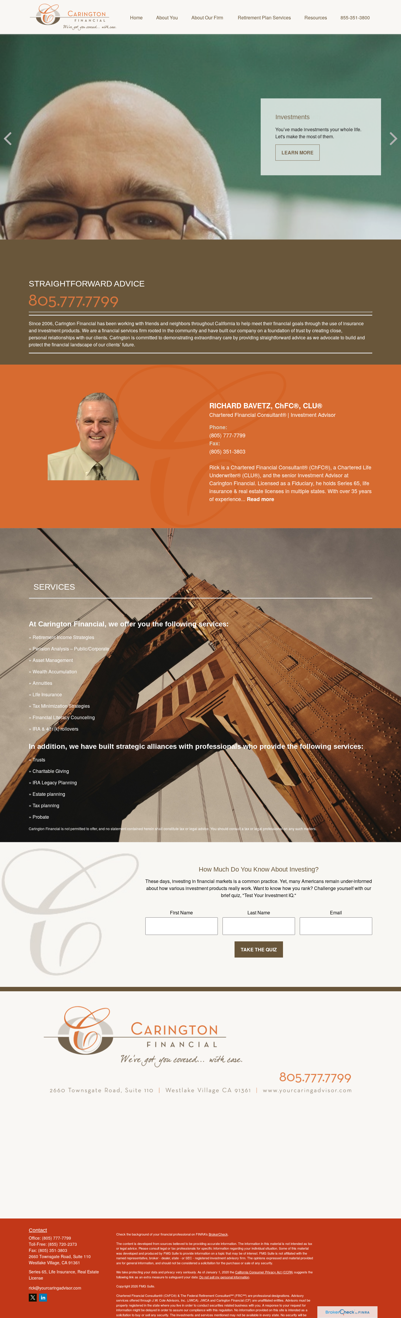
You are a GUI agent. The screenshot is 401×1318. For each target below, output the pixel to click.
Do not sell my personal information (224, 1277)
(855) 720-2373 (62, 1244)
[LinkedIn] (43, 1298)
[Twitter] (33, 1298)
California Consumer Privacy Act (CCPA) (264, 1272)
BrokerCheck (218, 1234)
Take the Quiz (259, 949)
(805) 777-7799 (56, 1238)
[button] (136, 17)
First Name (181, 912)
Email (336, 912)
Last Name (258, 912)
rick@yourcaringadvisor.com (55, 1288)
